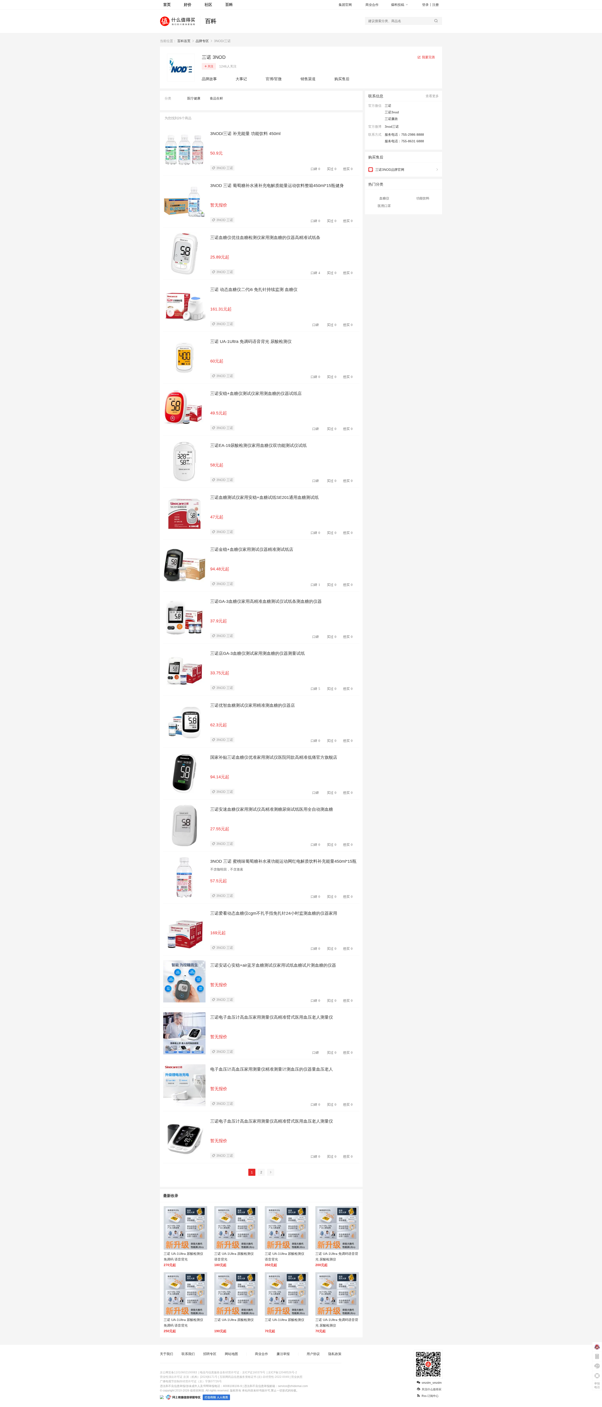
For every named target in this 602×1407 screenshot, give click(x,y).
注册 (435, 5)
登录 (425, 5)
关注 (210, 66)
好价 (187, 5)
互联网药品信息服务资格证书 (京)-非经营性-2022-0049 (254, 1377)
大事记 (241, 79)
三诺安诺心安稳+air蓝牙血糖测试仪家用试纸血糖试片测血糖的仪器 (273, 965)
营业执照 (296, 1377)
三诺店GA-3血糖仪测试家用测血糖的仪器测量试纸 (257, 653)
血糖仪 (384, 198)
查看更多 (432, 96)
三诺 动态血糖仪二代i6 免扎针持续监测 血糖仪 (253, 289)
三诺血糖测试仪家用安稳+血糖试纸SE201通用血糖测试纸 (264, 497)
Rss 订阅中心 (430, 1396)
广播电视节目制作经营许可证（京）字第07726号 (191, 1381)
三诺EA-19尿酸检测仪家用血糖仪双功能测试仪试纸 (258, 445)
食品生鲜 (216, 98)
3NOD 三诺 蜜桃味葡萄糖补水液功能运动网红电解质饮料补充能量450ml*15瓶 (283, 861)
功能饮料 (422, 198)
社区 (208, 5)
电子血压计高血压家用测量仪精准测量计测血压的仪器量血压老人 (271, 1069)
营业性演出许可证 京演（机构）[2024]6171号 (189, 1377)
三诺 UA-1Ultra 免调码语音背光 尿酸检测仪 (251, 341)
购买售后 (341, 79)
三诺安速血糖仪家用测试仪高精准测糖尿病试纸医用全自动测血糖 (271, 809)
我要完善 (428, 57)
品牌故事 (209, 79)
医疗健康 (193, 98)
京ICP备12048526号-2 (282, 1372)
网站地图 (231, 1354)
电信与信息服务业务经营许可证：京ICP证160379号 (232, 1372)
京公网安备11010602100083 (178, 1372)
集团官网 (345, 5)
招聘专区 (209, 1354)
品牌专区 (202, 41)
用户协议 (313, 1354)
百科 (229, 5)
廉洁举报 (283, 1354)
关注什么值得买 (431, 1389)
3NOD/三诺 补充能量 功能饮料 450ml (245, 133)
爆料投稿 (397, 5)
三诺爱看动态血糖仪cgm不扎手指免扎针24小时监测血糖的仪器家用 (273, 913)
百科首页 (183, 41)
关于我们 (166, 1354)
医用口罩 (384, 206)
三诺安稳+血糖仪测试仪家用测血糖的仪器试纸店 (256, 393)
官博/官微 (274, 79)
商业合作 (372, 5)
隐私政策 (334, 1354)
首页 (167, 5)
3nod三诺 (392, 126)
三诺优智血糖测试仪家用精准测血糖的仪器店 (252, 705)
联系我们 (188, 1354)
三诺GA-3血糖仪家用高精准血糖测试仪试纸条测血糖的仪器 (266, 601)
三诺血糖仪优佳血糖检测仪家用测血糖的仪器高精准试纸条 (265, 237)
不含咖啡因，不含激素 (226, 869)
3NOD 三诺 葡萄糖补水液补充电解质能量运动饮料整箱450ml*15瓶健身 (277, 185)
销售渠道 (308, 79)
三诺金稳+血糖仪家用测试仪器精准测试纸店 (251, 549)
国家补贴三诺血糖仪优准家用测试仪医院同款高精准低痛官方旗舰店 (273, 757)
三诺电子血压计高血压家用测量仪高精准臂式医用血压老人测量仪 (271, 1017)
